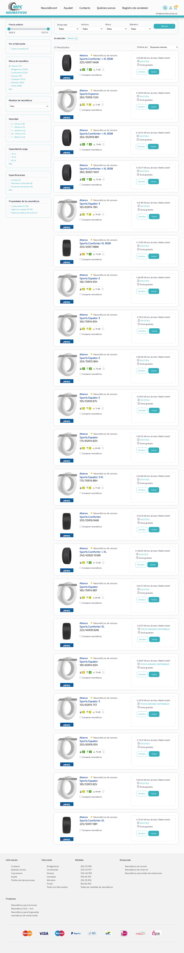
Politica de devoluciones (23, 880)
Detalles (142, 72)
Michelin (51, 880)
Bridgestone (53, 866)
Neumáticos (49, 7)
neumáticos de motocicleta (24, 915)
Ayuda (68, 7)
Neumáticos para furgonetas (25, 912)
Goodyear (51, 876)
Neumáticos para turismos (24, 905)
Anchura (84, 24)
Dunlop (50, 873)
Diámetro (134, 24)
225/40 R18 (86, 873)
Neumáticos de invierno (136, 869)
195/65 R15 (86, 876)
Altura (108, 24)
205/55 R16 (86, 866)
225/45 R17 (86, 869)
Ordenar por (142, 47)
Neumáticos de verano (136, 866)
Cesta (153, 72)
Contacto (84, 7)
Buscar (164, 26)
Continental (52, 869)
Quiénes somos (106, 7)
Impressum (16, 873)
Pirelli (50, 883)
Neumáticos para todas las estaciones (143, 873)
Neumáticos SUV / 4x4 (22, 908)
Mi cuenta (170, 7)
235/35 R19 (86, 880)
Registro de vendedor (135, 7)
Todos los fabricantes (57, 887)
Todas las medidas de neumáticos (97, 887)
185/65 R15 (86, 883)
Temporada (62, 24)
